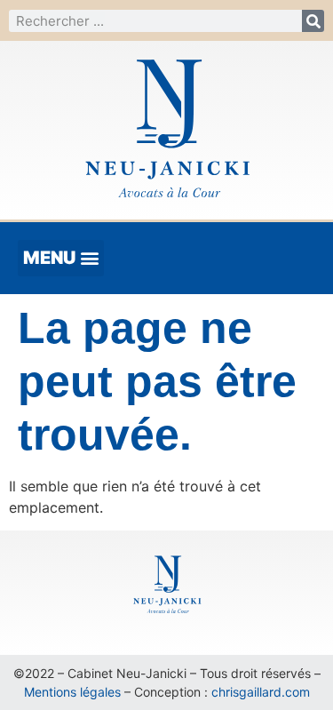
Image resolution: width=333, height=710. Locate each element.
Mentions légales (72, 691)
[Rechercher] (313, 21)
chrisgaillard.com (260, 691)
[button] (61, 258)
